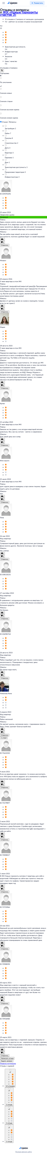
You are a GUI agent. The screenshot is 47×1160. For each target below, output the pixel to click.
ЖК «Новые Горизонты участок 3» (19, 13)
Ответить (4, 245)
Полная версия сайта (23, 1152)
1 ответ (4, 738)
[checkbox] (10, 1072)
